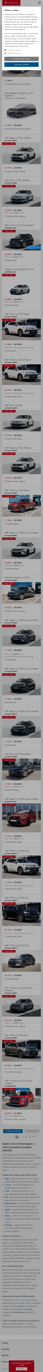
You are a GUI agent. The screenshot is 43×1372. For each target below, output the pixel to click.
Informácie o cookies (14, 50)
